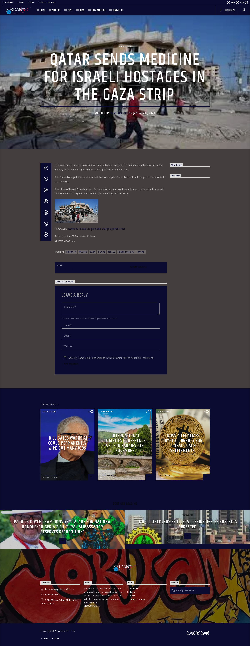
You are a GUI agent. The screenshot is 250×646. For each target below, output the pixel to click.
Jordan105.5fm (126, 252)
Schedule (9, 2)
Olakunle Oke (119, 113)
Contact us (118, 10)
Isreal (111, 252)
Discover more (91, 605)
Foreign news (125, 46)
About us (56, 10)
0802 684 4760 (52, 594)
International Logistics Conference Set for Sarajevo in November (125, 443)
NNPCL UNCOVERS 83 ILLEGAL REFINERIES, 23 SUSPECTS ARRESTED (188, 524)
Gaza (92, 252)
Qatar (140, 252)
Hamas (101, 252)
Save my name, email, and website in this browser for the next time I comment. (111, 357)
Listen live (229, 10)
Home (42, 10)
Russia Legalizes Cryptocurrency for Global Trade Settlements (183, 443)
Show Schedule (99, 10)
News (32, 2)
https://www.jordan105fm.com (59, 589)
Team (21, 2)
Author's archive (138, 267)
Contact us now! (47, 2)
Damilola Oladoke (50, 475)
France (83, 252)
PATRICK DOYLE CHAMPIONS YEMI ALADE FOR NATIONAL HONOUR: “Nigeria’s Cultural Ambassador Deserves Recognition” (63, 526)
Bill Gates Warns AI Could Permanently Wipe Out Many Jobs (67, 443)
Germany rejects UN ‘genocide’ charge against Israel (96, 228)
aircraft (71, 252)
